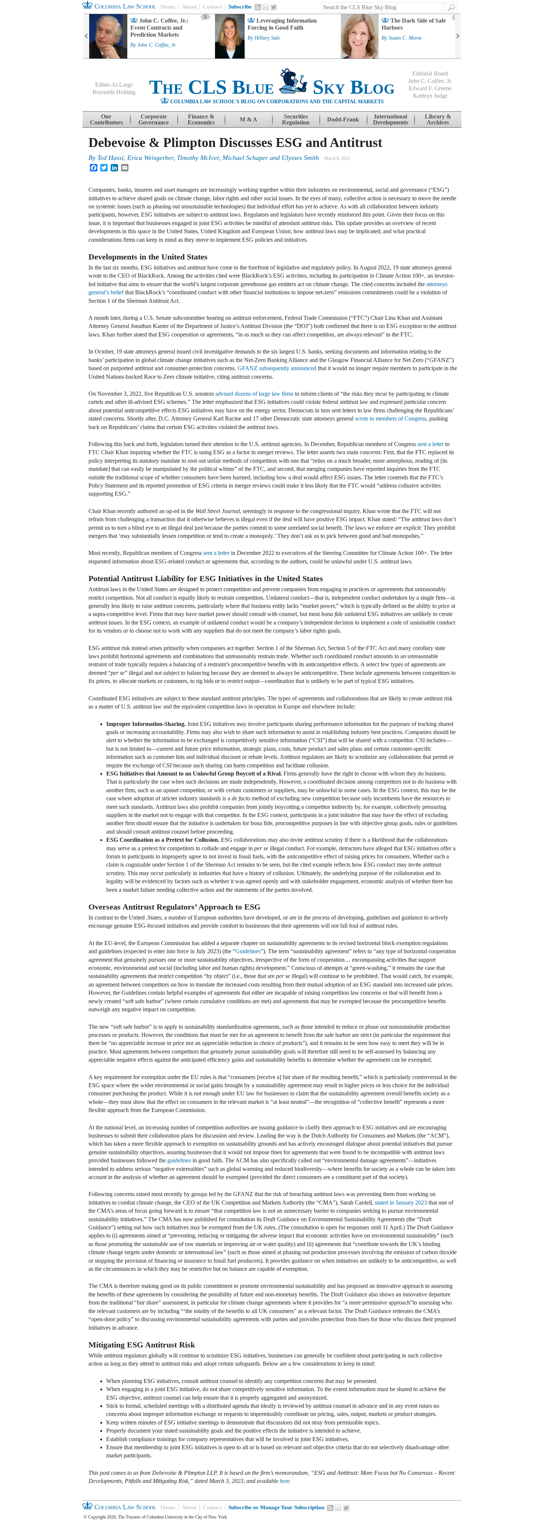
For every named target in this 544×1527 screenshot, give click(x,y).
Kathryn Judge (430, 96)
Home (168, 7)
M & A (248, 119)
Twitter (274, 7)
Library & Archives (438, 119)
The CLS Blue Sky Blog (272, 87)
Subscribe (240, 7)
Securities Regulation (295, 119)
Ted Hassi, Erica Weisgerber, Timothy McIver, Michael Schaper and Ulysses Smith (208, 157)
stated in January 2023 (401, 1202)
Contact (212, 7)
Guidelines (248, 951)
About (189, 7)
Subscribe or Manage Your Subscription (276, 1507)
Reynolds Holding (114, 92)
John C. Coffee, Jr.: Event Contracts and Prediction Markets (159, 27)
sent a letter (430, 444)
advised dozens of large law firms (254, 394)
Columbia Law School (124, 6)
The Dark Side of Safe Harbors (414, 24)
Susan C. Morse (405, 38)
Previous (86, 36)
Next (458, 36)
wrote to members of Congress (390, 418)
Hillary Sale (267, 38)
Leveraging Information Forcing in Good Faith (282, 24)
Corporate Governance (153, 119)
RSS (258, 7)
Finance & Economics (201, 119)
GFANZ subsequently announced (277, 368)
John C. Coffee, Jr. (156, 45)
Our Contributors (106, 119)
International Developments (390, 119)
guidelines (179, 1160)
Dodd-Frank (343, 119)
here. (285, 1481)
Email (266, 7)
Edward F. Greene (430, 88)
